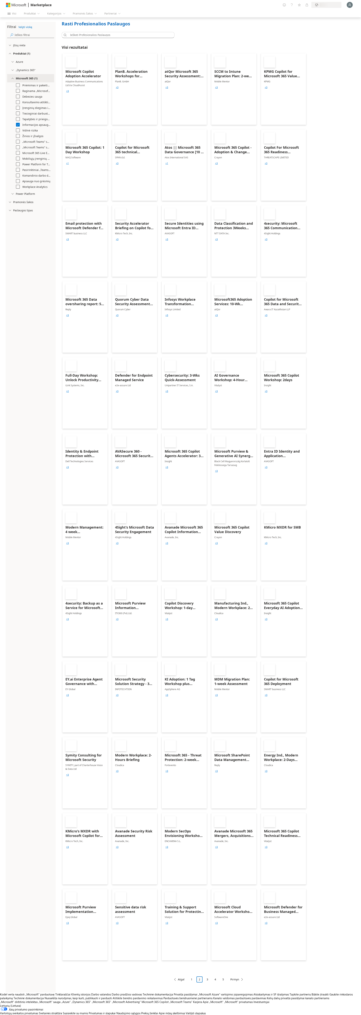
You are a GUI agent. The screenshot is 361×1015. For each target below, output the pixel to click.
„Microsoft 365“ (101, 1002)
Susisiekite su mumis (75, 1013)
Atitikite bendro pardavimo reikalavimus (138, 998)
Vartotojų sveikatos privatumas (19, 1013)
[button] (64, 35)
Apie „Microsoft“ (213, 1002)
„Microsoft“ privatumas (238, 1002)
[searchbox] (34, 35)
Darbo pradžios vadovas (127, 994)
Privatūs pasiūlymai (185, 994)
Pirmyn (234, 979)
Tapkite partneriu (300, 994)
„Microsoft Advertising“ (126, 1002)
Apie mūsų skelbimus (172, 1013)
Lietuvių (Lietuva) (10, 1005)
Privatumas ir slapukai (102, 1013)
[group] (67, 91)
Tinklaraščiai (63, 994)
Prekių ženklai (149, 1013)
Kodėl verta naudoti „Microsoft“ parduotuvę (27, 994)
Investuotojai (261, 1002)
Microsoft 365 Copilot (155, 1002)
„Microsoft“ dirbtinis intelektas (19, 1002)
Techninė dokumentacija (158, 994)
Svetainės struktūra (50, 1013)
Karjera (197, 1002)
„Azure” (66, 1002)
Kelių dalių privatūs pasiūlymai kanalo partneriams (298, 998)
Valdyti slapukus (196, 1013)
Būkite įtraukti (320, 994)
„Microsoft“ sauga (49, 1002)
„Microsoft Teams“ (180, 1002)
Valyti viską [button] (25, 27)
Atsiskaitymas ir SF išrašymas (271, 994)
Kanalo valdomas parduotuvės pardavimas (239, 998)
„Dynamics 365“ (81, 1002)
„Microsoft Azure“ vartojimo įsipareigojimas (225, 994)
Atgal (181, 979)
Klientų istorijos (80, 994)
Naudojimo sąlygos (128, 1013)
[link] (85, 89)
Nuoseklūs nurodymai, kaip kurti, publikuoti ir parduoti (78, 998)
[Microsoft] (16, 5)
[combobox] (119, 35)
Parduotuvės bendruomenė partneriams (187, 998)
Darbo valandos (101, 994)
